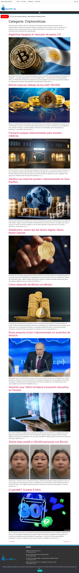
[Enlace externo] (75, 2)
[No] (76, 569)
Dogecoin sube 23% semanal (33, 551)
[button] (39, 12)
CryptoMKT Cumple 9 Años (25, 489)
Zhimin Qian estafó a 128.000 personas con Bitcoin (38, 441)
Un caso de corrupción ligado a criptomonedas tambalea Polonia (42, 558)
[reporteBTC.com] (77, 2)
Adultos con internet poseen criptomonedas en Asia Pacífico (39, 180)
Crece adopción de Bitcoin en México (30, 284)
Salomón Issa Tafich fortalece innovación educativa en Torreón (39, 389)
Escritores (24, 1)
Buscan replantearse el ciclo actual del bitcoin (37, 554)
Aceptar (40, 570)
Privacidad (37, 1)
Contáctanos (30, 1)
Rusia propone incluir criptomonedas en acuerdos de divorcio (39, 334)
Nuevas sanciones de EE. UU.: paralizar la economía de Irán (41, 562)
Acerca (18, 1)
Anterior (12, 541)
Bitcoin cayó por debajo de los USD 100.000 (34, 84)
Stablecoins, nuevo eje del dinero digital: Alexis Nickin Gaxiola (36, 231)
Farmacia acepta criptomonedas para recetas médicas (35, 134)
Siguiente (66, 541)
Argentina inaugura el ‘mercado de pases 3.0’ (35, 34)
